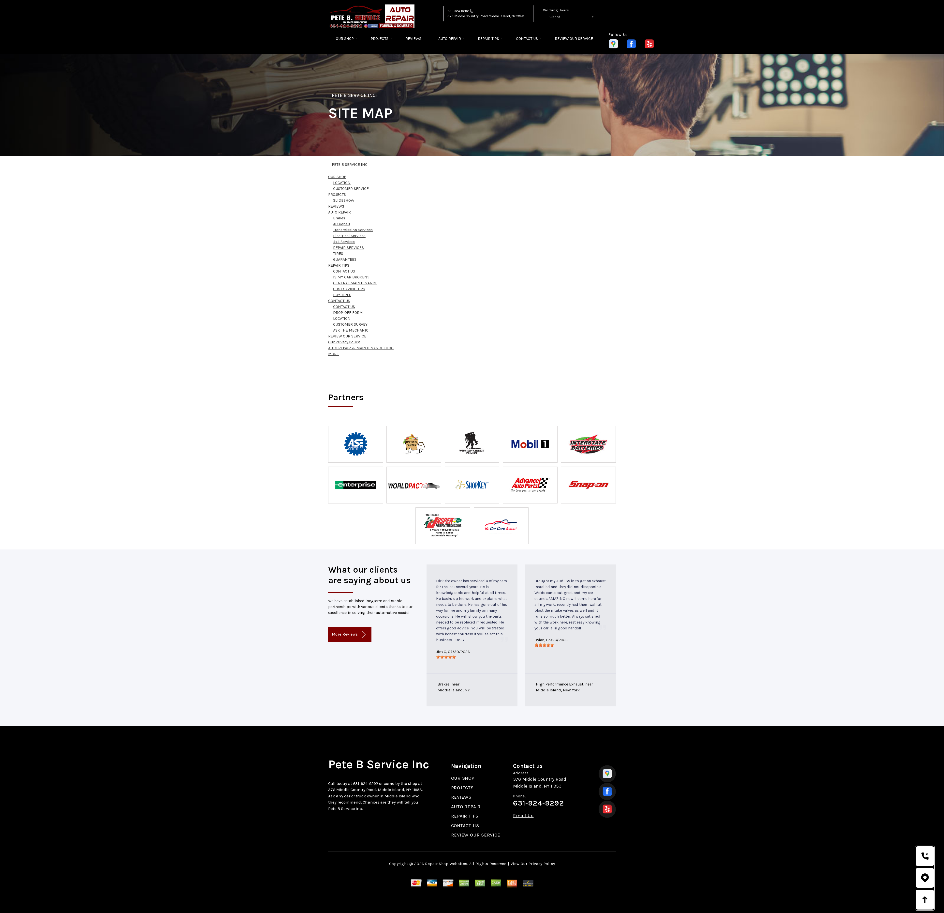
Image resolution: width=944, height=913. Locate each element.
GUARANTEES (344, 259)
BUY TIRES (342, 294)
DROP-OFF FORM (348, 312)
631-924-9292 (458, 11)
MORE (333, 353)
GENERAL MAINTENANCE (355, 283)
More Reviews (345, 634)
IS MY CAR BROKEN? (351, 277)
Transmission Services (353, 230)
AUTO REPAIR (449, 38)
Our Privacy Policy (344, 342)
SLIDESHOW (343, 200)
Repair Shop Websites (446, 863)
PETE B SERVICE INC (354, 95)
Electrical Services (349, 235)
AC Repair (341, 224)
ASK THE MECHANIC (351, 330)
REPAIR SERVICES (348, 247)
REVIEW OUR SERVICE (574, 38)
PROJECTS (379, 38)
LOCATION (342, 182)
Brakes (339, 218)
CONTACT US (527, 38)
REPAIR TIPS (488, 38)
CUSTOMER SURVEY (350, 324)
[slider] (446, 657)
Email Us (523, 815)
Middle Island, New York (558, 690)
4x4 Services (344, 241)
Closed (554, 17)
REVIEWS (413, 38)
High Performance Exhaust (559, 684)
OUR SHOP (345, 38)
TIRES (338, 253)
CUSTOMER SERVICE (351, 188)
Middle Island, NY (454, 690)
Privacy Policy (542, 863)
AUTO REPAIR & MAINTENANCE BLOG (361, 348)
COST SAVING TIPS (349, 289)
